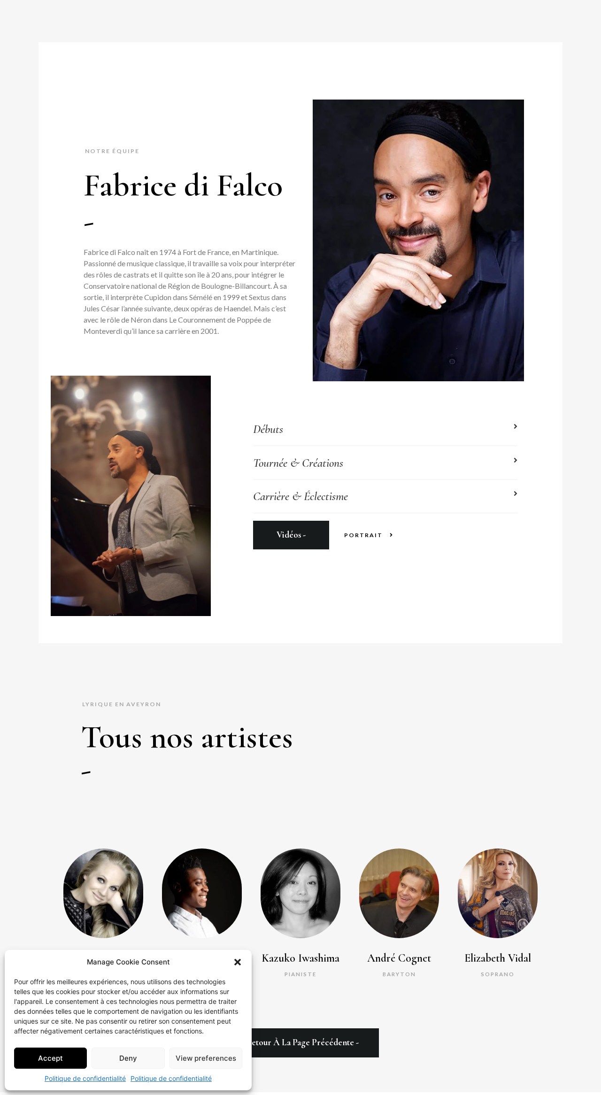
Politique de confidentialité (85, 1078)
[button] (237, 962)
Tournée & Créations (298, 462)
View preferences (206, 1058)
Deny (128, 1058)
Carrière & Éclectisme (300, 496)
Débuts (268, 429)
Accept (50, 1058)
